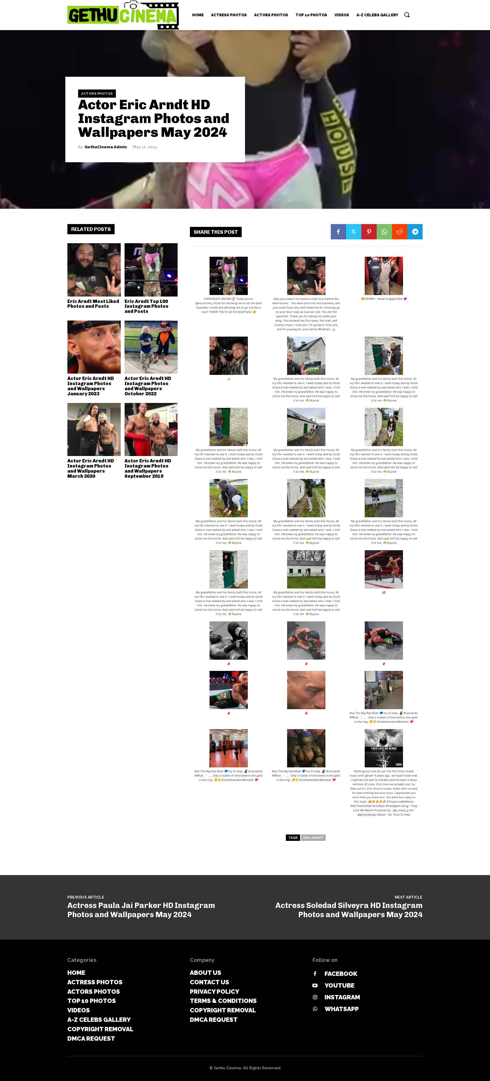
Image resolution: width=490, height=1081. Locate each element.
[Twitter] (353, 231)
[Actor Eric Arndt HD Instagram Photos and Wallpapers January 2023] (94, 347)
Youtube (339, 985)
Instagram (342, 997)
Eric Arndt (313, 838)
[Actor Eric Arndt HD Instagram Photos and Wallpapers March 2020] (94, 429)
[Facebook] (338, 231)
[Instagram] (315, 997)
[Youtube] (315, 985)
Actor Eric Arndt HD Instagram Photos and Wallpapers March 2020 (90, 468)
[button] (407, 14)
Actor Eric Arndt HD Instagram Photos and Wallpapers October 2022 (148, 386)
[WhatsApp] (384, 231)
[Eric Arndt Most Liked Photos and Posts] (94, 270)
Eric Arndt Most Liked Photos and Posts (93, 304)
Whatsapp (342, 1009)
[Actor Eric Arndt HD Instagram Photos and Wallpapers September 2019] (151, 429)
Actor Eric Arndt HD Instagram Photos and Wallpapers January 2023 (90, 386)
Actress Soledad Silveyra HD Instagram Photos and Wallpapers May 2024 (349, 910)
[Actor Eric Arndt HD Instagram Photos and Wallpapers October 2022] (151, 347)
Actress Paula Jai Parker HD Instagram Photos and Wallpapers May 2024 (141, 910)
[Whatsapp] (315, 1009)
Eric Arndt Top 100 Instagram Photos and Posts (146, 306)
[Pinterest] (369, 231)
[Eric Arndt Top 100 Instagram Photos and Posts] (151, 270)
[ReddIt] (399, 231)
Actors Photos (97, 93)
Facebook (341, 973)
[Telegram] (415, 231)
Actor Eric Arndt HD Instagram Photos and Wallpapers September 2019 (148, 468)
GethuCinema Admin (105, 147)
